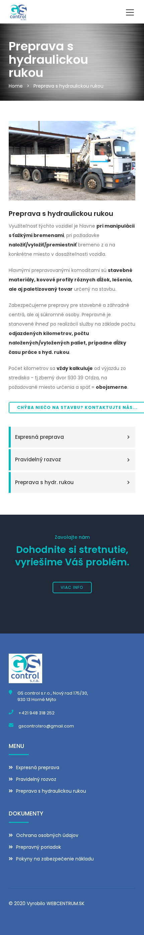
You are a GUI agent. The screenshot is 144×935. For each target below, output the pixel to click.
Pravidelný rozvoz (38, 459)
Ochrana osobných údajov (47, 835)
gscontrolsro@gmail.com (46, 726)
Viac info (72, 587)
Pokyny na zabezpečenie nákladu (55, 858)
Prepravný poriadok (38, 847)
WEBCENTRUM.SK (65, 903)
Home (16, 86)
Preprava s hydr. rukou (44, 482)
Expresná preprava (39, 436)
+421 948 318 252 (36, 713)
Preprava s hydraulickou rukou (68, 86)
